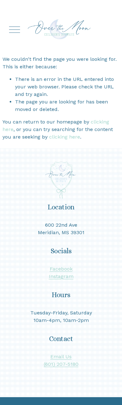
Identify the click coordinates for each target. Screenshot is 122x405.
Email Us (61, 357)
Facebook (61, 269)
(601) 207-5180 (61, 364)
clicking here (64, 137)
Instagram (61, 276)
